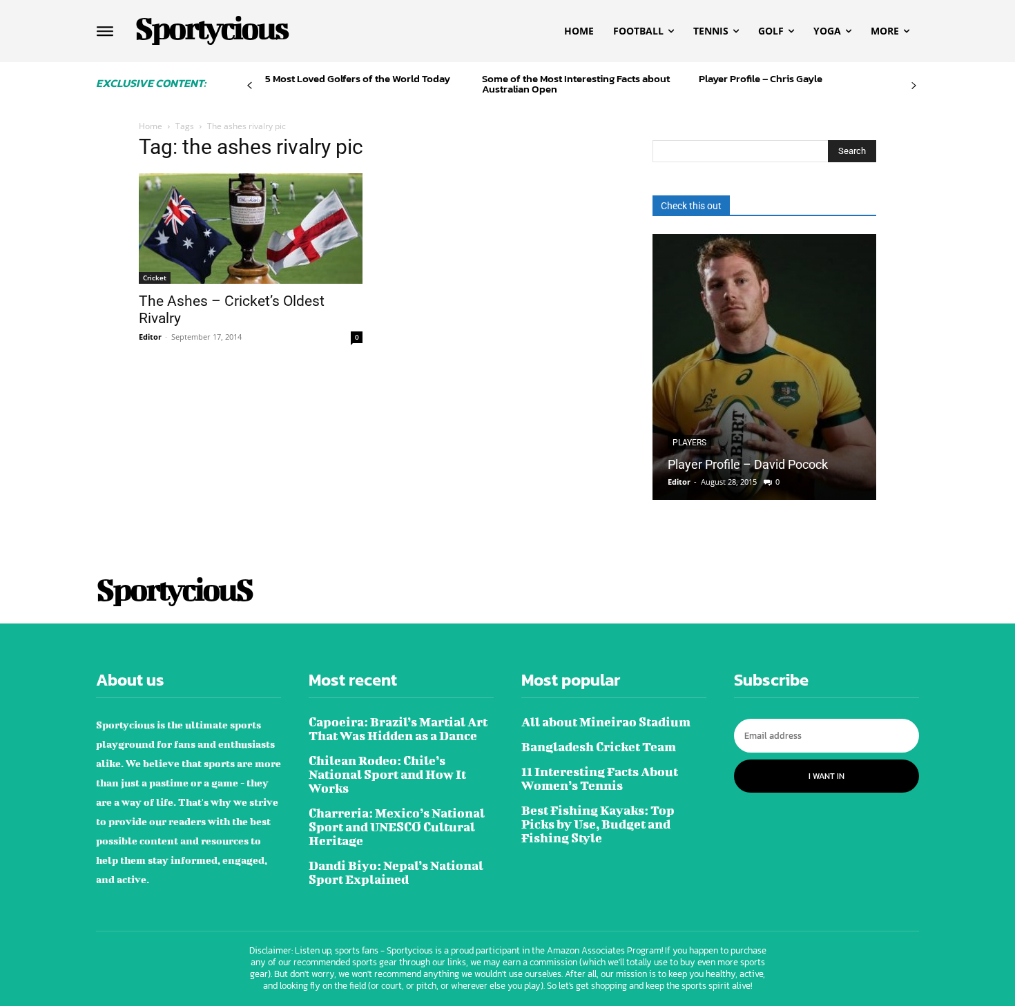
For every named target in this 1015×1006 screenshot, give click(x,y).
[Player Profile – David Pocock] (764, 367)
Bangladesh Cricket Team (598, 746)
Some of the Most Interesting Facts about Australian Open (576, 83)
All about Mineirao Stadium (605, 722)
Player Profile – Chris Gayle (760, 78)
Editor (150, 336)
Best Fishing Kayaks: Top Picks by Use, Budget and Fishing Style (598, 824)
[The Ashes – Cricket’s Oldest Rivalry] (250, 228)
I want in (826, 776)
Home (150, 126)
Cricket (154, 277)
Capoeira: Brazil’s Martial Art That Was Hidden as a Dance (398, 729)
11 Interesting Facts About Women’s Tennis (599, 778)
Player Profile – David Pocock (748, 464)
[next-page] (913, 86)
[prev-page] (249, 86)
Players (689, 442)
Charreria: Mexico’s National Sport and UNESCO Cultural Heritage (397, 827)
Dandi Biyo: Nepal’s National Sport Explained (396, 872)
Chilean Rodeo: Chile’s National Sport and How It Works (387, 774)
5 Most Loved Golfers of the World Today (357, 78)
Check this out (691, 205)
